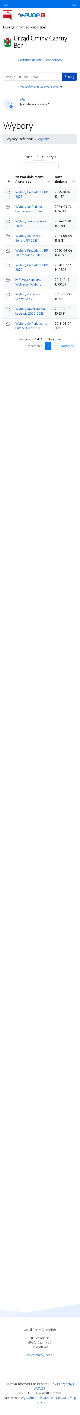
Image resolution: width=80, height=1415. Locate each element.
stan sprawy (53, 60)
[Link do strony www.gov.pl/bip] (10, 15)
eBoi (23, 99)
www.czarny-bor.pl (40, 1355)
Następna (67, 346)
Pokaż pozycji (40, 157)
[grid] (40, 252)
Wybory (43, 139)
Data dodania (61, 179)
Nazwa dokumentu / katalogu (30, 179)
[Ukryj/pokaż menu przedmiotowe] (5, 4)
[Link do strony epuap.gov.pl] (31, 15)
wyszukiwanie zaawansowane (41, 86)
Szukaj (69, 76)
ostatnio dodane (31, 60)
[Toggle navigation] (74, 4)
